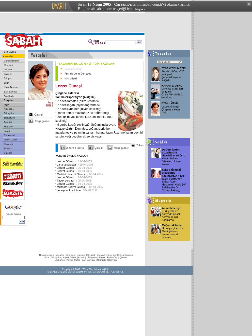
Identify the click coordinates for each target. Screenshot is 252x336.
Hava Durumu (10, 87)
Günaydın (8, 113)
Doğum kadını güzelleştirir (171, 151)
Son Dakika (9, 52)
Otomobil (8, 144)
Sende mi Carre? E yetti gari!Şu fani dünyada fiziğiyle (172, 76)
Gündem (8, 69)
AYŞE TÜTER (169, 102)
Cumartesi (9, 135)
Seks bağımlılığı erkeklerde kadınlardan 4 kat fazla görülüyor (173, 174)
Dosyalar (8, 100)
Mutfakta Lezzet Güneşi (71, 174)
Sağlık (6, 131)
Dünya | (101, 255)
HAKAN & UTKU (171, 85)
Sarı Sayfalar (10, 92)
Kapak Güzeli (69, 257)
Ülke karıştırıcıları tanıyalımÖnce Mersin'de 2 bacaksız (172, 93)
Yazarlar (8, 56)
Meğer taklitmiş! (172, 225)
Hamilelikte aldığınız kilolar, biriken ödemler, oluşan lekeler (174, 160)
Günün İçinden (11, 61)
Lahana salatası (66, 164)
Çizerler (7, 153)
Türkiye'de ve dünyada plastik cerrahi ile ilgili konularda (171, 215)
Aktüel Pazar (10, 139)
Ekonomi (8, 65)
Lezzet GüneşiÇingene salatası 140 (171, 109)
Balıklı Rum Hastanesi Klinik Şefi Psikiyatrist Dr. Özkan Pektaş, (174, 186)
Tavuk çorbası (65, 180)
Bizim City (112, 257)
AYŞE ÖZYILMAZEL (174, 68)
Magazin (8, 126)
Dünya (7, 78)
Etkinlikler (8, 109)
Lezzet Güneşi (73, 68)
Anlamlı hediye (171, 208)
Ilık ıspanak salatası (69, 190)
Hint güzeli (70, 78)
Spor (6, 83)
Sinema (7, 148)
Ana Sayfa (8, 96)
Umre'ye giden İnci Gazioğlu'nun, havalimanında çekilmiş (173, 233)
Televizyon (9, 118)
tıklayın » (139, 9)
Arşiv (6, 105)
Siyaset (7, 74)
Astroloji (7, 122)
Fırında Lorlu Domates (77, 73)
